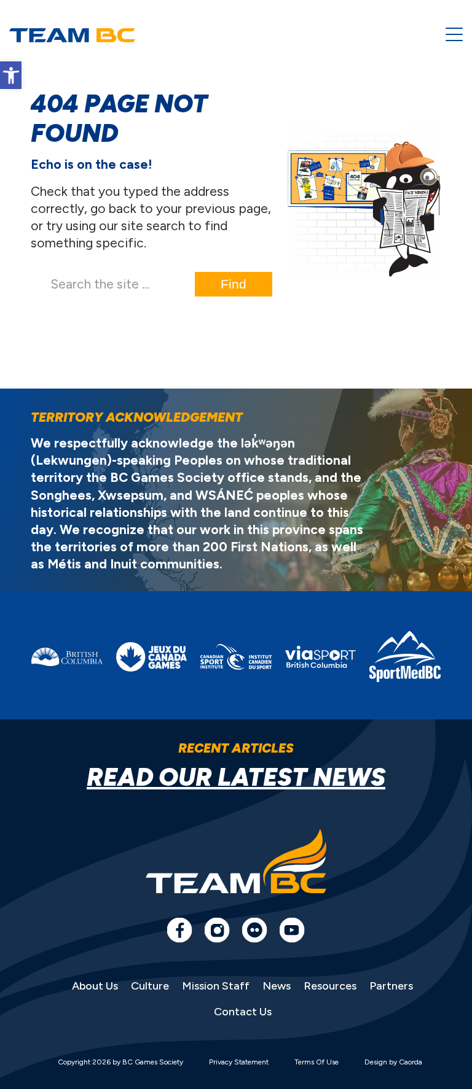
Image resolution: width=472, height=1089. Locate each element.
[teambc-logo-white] (72, 35)
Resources (330, 986)
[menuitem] (454, 35)
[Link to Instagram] (217, 930)
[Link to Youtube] (292, 930)
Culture (150, 986)
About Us (95, 986)
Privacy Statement (239, 1062)
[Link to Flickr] (254, 930)
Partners (391, 986)
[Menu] (454, 35)
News (276, 986)
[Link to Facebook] (179, 930)
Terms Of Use (316, 1062)
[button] (11, 75)
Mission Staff (216, 986)
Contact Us (243, 1011)
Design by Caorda (393, 1062)
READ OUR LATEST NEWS (236, 777)
